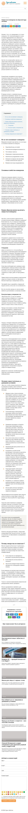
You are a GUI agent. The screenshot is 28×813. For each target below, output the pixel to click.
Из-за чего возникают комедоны (14, 117)
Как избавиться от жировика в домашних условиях (12, 700)
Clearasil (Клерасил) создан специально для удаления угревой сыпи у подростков (14, 744)
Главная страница (5, 17)
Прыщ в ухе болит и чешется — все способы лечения (14, 721)
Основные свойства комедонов (13, 119)
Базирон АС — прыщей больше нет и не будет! (14, 660)
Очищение (10, 125)
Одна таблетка (11, 2)
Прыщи (10, 24)
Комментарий (5, 775)
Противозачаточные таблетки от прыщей (13, 639)
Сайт (2, 770)
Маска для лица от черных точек (13, 680)
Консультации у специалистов (15, 127)
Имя (2, 760)
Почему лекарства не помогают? (13, 134)
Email (3, 765)
